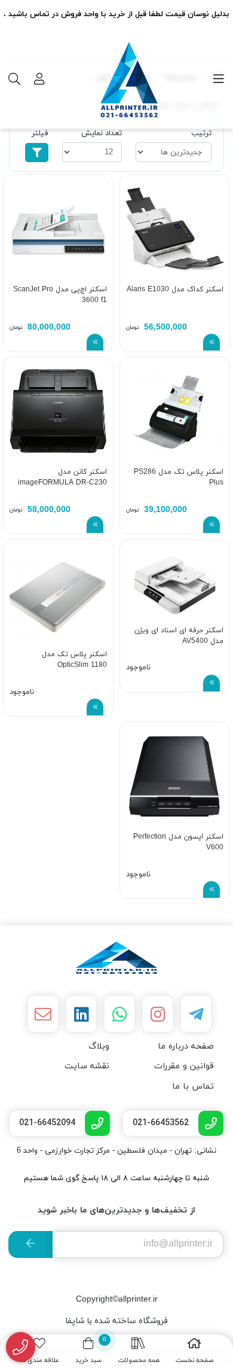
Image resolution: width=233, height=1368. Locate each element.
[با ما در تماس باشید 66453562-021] (20, 1347)
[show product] (211, 342)
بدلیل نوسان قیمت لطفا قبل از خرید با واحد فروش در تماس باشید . (116, 14)
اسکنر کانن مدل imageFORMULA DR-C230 (62, 477)
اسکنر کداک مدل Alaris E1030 (175, 289)
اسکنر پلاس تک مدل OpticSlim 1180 (74, 660)
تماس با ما (193, 1086)
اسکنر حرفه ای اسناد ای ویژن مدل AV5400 (178, 636)
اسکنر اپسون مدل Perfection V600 (178, 842)
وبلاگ (98, 1046)
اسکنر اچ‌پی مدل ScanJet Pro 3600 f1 (60, 295)
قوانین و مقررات (184, 1066)
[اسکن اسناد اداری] (116, 958)
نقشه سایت (87, 1066)
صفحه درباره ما (186, 1046)
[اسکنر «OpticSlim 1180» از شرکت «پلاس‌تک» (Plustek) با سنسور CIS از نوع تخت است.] (58, 594)
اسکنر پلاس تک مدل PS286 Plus (178, 477)
